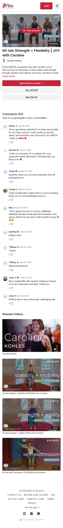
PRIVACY (32, 503)
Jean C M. (14, 277)
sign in (6, 117)
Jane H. (13, 296)
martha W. (14, 231)
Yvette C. (13, 189)
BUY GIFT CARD (16, 499)
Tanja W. (13, 171)
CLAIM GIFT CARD (35, 499)
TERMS (50, 499)
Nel (10, 207)
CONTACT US (14, 495)
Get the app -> (32, 507)
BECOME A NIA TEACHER (36, 495)
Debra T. (13, 126)
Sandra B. (14, 150)
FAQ (53, 495)
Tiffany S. (14, 247)
